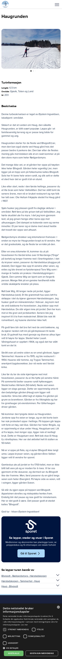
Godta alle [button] (13, 653)
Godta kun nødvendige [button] (42, 653)
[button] (57, 4)
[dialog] (31, 631)
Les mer (24, 624)
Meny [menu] (57, 4)
